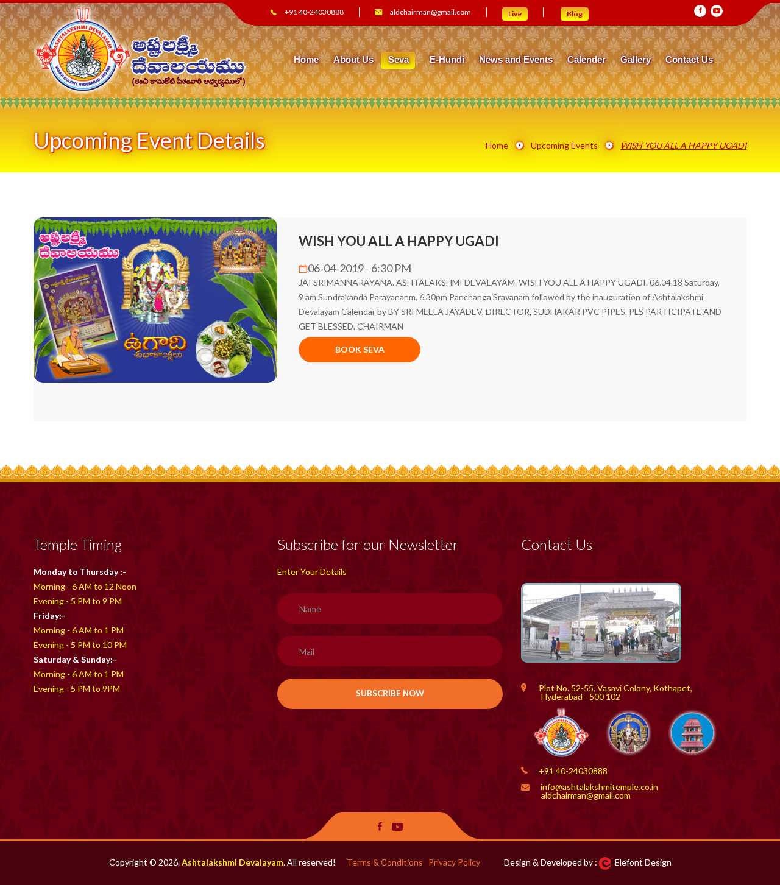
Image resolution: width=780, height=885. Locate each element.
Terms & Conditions (385, 862)
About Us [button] (353, 60)
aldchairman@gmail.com (430, 11)
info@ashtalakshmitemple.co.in (599, 786)
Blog (575, 13)
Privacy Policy (454, 862)
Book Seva (360, 349)
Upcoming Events (564, 145)
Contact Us (689, 60)
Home (306, 60)
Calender (586, 60)
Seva (398, 59)
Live (515, 13)
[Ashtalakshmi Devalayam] (141, 48)
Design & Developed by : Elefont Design (588, 862)
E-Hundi (447, 60)
